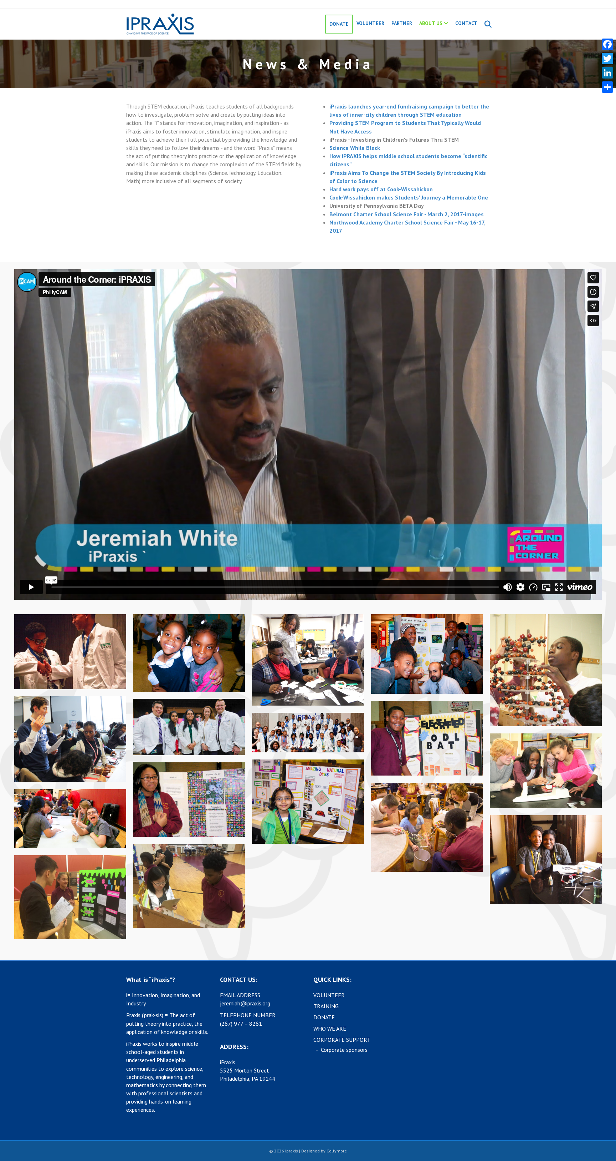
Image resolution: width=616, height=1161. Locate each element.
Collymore (337, 1151)
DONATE (339, 24)
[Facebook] (607, 44)
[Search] (485, 24)
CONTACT (466, 23)
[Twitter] (607, 58)
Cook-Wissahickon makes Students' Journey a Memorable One (408, 197)
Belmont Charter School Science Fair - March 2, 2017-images (406, 214)
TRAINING (326, 1006)
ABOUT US (430, 23)
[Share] (607, 87)
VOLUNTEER (370, 23)
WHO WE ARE (329, 1028)
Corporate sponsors (344, 1049)
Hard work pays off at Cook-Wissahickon (381, 189)
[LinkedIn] (607, 73)
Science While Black (354, 147)
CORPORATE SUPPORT (341, 1039)
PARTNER (401, 23)
